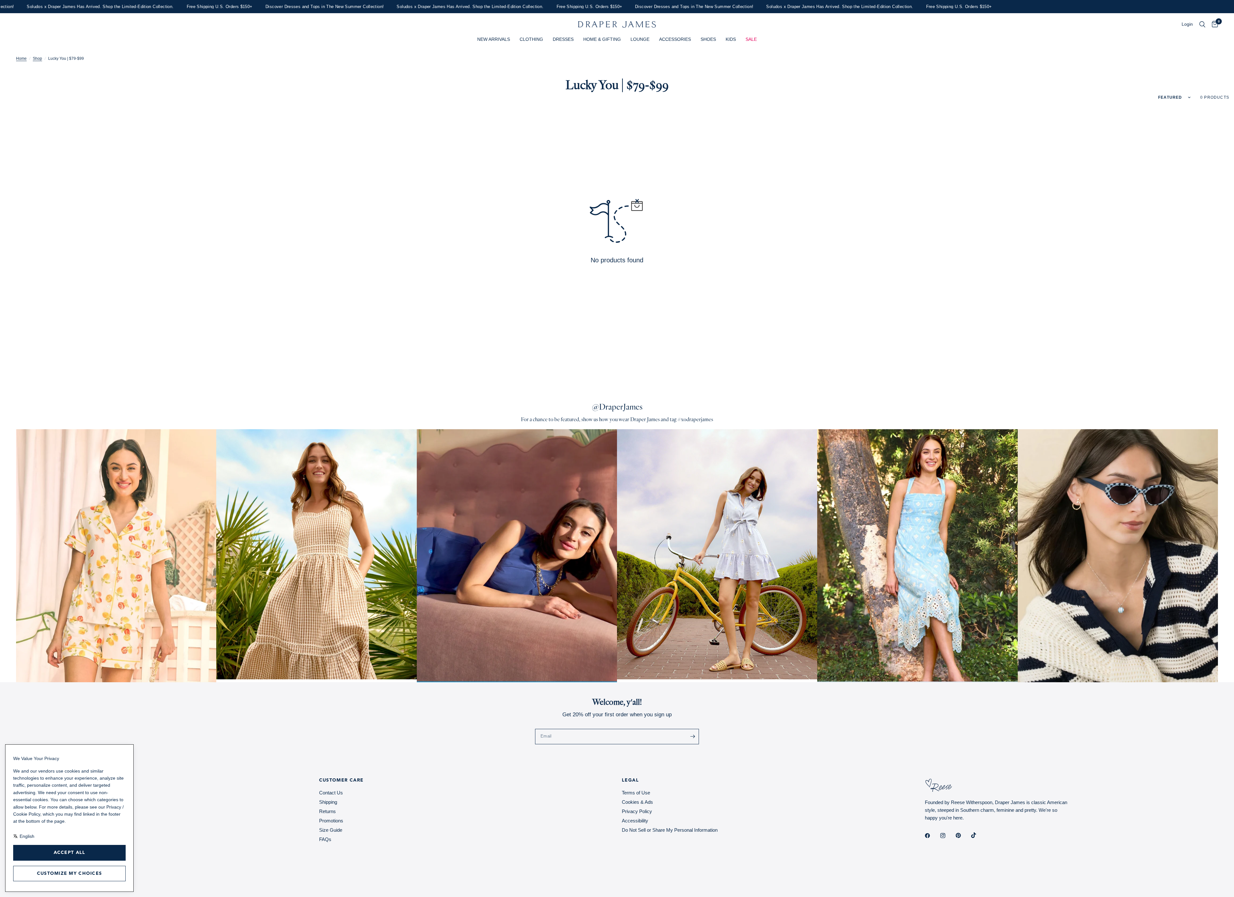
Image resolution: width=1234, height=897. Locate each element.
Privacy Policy (637, 811)
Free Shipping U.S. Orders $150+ (177, 7)
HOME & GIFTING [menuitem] (602, 39)
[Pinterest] (963, 835)
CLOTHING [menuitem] (531, 39)
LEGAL (630, 780)
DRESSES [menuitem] (563, 39)
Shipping (328, 802)
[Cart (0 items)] (1213, 24)
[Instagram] (947, 836)
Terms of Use (636, 792)
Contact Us (331, 792)
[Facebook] (932, 836)
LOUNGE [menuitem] (639, 39)
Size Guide (330, 830)
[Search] (1202, 24)
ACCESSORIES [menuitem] (675, 39)
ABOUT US (29, 780)
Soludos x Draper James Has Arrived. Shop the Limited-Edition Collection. (427, 7)
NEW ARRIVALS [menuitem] (493, 39)
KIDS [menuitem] (731, 39)
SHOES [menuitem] (708, 39)
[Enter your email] (692, 736)
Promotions (331, 820)
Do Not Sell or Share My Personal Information (670, 830)
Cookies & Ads (637, 802)
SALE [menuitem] (751, 39)
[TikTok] (978, 835)
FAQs (325, 839)
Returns (327, 811)
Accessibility (635, 820)
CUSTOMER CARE (341, 780)
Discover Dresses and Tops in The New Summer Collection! (282, 7)
